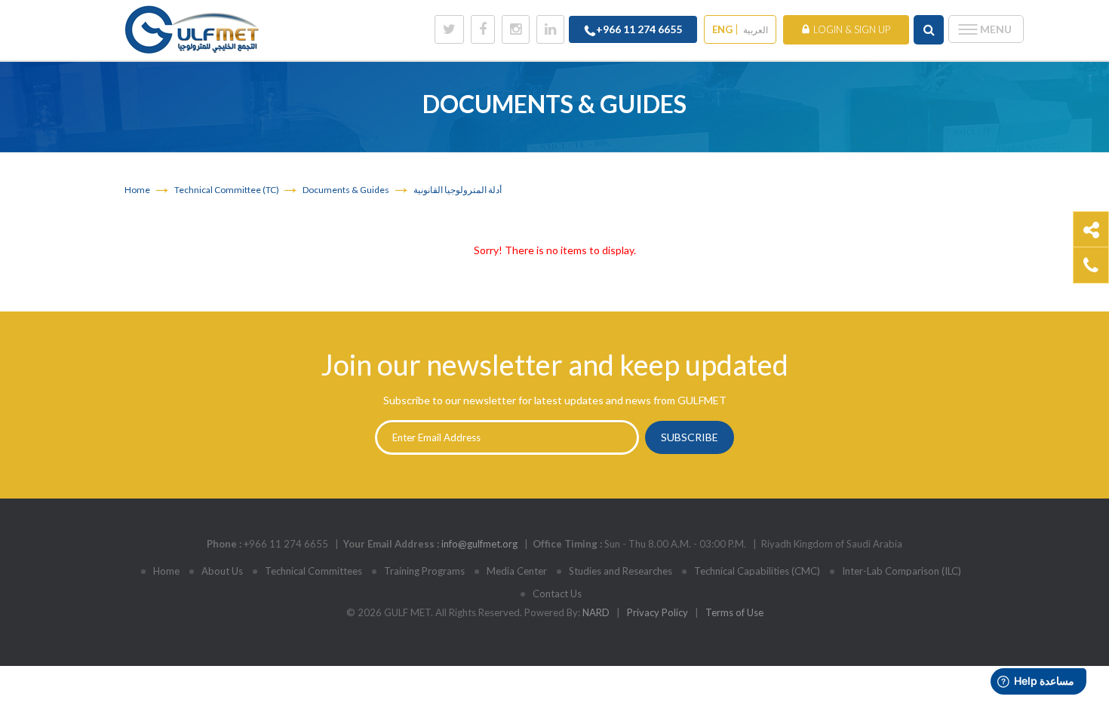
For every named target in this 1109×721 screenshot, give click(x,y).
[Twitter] (449, 29)
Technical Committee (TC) (227, 189)
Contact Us (557, 594)
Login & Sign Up (851, 29)
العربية (755, 30)
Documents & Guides (346, 189)
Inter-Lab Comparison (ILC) (901, 571)
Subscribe (689, 437)
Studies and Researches (620, 571)
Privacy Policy (657, 612)
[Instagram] (516, 29)
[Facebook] (483, 29)
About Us (222, 571)
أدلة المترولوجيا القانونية (457, 189)
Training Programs (424, 571)
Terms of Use (734, 612)
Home (137, 189)
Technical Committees (313, 571)
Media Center (517, 571)
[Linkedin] (550, 29)
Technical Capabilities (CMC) (757, 571)
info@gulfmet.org (479, 544)
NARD (596, 612)
